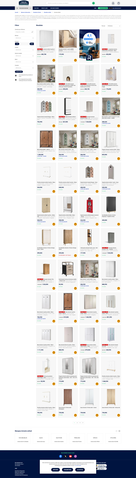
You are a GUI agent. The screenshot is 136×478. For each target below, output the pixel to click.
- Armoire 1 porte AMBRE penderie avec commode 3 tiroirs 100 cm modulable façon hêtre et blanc (67, 52)
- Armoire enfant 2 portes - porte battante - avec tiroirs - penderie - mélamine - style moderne (68, 120)
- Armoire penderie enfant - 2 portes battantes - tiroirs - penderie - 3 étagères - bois (110, 251)
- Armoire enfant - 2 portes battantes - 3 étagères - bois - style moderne (110, 348)
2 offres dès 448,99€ (84, 189)
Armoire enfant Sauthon (59, 441)
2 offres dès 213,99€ (84, 221)
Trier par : (104, 25)
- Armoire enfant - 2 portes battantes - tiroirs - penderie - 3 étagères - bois (45, 282)
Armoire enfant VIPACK (95, 441)
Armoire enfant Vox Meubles (22, 441)
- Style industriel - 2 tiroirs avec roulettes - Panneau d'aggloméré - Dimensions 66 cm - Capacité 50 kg (67, 282)
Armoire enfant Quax (41, 441)
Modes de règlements (20, 472)
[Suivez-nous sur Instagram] (75, 456)
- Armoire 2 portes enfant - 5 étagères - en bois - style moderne (110, 281)
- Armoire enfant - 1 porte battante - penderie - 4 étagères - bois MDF (88, 218)
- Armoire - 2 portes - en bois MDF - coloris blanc (46, 118)
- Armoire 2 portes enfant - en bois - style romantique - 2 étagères (45, 313)
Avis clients (17, 465)
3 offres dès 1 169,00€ (41, 156)
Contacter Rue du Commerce (21, 475)
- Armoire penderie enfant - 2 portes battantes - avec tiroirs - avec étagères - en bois (89, 120)
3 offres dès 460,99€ (41, 221)
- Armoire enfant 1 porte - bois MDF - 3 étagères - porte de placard (110, 184)
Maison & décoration (25, 12)
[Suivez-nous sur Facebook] (60, 456)
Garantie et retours (19, 473)
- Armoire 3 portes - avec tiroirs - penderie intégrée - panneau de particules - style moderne (111, 152)
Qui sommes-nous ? (19, 464)
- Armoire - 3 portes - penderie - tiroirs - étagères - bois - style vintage (46, 151)
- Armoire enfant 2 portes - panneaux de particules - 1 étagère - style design (45, 85)
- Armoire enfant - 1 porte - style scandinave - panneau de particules (88, 151)
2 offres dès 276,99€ (41, 90)
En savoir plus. (78, 465)
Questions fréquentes (20, 470)
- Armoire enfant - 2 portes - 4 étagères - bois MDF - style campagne (89, 184)
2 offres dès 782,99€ (41, 318)
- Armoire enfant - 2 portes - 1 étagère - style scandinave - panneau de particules (67, 151)
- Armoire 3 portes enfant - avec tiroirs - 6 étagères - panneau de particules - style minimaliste (111, 315)
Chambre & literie (37, 12)
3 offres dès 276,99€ (63, 156)
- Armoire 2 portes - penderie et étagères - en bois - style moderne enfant (67, 346)
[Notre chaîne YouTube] (70, 456)
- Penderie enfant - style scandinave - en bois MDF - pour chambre (45, 379)
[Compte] (113, 3)
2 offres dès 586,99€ (63, 221)
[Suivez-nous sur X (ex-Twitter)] (65, 456)
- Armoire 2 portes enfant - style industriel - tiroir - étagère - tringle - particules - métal (67, 315)
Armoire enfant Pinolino (77, 441)
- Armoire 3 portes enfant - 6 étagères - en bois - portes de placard (46, 346)
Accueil (16, 12)
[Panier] (118, 3)
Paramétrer (67, 469)
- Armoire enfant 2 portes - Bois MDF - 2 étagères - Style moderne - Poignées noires (46, 218)
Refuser (55, 469)
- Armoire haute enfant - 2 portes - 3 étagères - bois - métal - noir (89, 249)
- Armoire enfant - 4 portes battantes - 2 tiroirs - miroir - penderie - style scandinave (46, 52)
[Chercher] (93, 3)
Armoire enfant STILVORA (113, 441)
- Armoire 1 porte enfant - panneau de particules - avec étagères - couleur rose (89, 281)
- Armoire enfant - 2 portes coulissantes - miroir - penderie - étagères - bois (110, 52)
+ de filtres (19, 71)
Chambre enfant (47, 12)
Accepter (80, 469)
